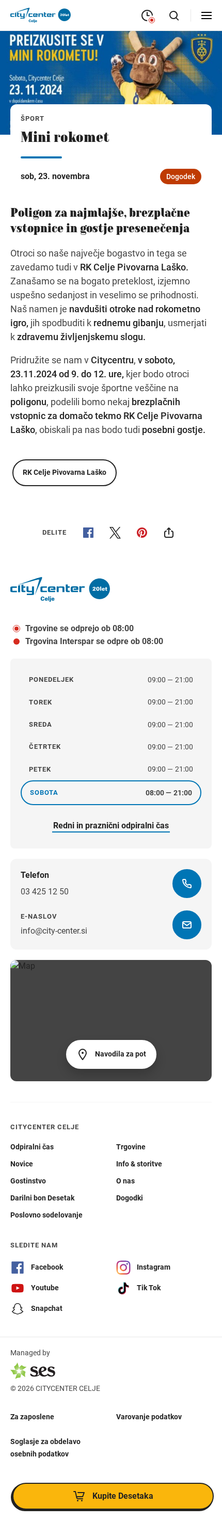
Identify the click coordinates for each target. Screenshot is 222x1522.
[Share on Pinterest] (142, 532)
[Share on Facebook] (88, 532)
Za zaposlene (32, 1417)
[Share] (168, 532)
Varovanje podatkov (149, 1417)
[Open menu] (206, 15)
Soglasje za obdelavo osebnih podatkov (45, 1447)
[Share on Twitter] (115, 532)
